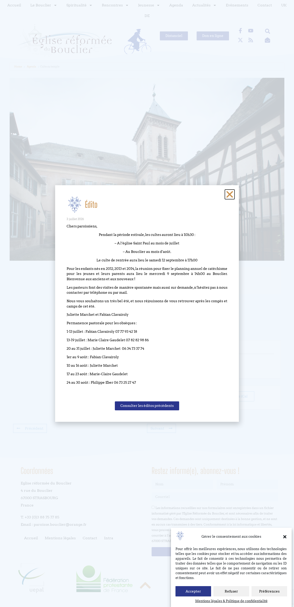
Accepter (193, 591)
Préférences (269, 591)
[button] (285, 536)
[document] (147, 303)
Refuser (231, 591)
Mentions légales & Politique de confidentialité (231, 601)
